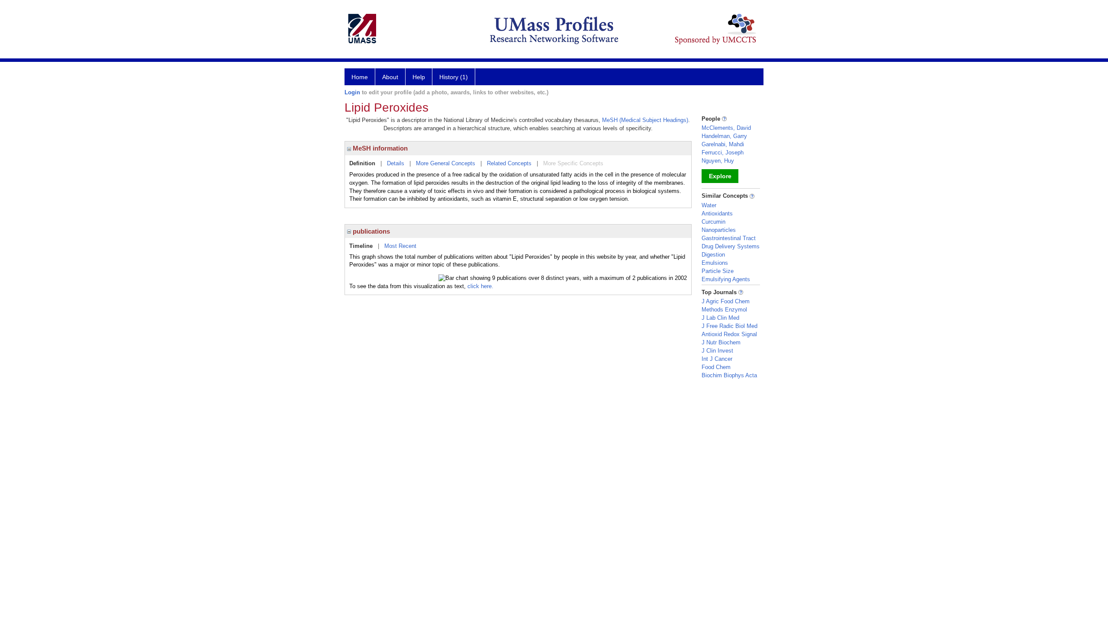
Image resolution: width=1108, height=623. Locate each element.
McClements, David (726, 128)
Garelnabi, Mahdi (723, 144)
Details (395, 163)
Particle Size (718, 271)
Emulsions (715, 263)
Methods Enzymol (724, 309)
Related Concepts (509, 163)
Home (359, 77)
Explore (720, 176)
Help (418, 77)
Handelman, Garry (724, 136)
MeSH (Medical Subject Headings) (645, 120)
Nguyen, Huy (718, 160)
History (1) (453, 77)
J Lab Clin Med (720, 318)
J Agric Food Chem (726, 301)
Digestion (713, 254)
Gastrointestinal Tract (729, 238)
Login (352, 92)
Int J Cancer (717, 359)
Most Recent (400, 246)
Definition (362, 163)
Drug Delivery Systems (731, 246)
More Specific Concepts (573, 163)
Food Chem (716, 367)
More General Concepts (445, 163)
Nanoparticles (719, 230)
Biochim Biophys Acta (729, 375)
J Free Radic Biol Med (729, 326)
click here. (480, 286)
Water (709, 205)
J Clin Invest (717, 350)
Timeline (361, 246)
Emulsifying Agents (726, 279)
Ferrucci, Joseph (723, 152)
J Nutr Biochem (721, 342)
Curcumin (713, 221)
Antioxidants (717, 213)
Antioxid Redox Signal (729, 334)
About (390, 77)
